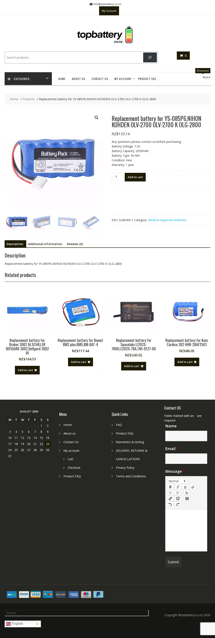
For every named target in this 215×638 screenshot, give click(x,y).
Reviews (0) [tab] (75, 244)
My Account (109, 11)
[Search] (150, 57)
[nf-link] (170, 498)
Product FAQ (147, 78)
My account (123, 78)
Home (62, 78)
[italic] (177, 487)
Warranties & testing (130, 442)
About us (78, 78)
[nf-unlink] (177, 498)
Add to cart (135, 177)
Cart (70, 459)
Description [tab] (15, 244)
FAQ (119, 425)
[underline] (185, 487)
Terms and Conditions (131, 476)
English (17, 624)
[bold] (170, 487)
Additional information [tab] (45, 244)
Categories (22, 78)
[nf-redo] (177, 504)
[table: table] (187, 498)
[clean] (193, 487)
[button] (96, 117)
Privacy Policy (125, 468)
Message (175, 471)
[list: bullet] (177, 493)
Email (172, 448)
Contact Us (100, 78)
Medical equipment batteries (167, 220)
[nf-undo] (170, 504)
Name (171, 425)
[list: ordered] (170, 493)
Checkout (74, 468)
